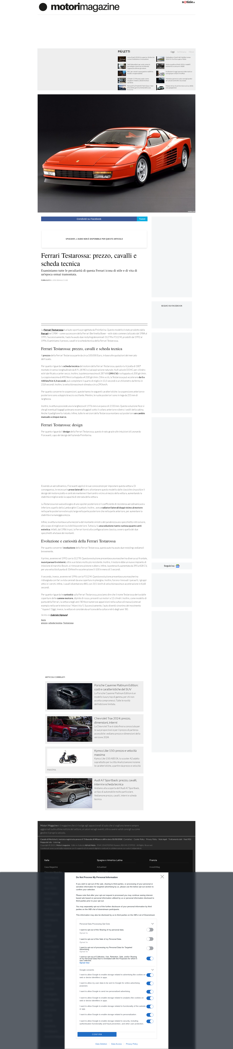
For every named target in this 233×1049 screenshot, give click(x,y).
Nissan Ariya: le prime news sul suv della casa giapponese (179, 87)
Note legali (163, 839)
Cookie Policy (139, 839)
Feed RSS (187, 839)
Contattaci (128, 839)
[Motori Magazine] (79, 7)
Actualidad (101, 867)
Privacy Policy (132, 1044)
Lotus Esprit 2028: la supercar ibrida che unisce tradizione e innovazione (141, 58)
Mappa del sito (46, 842)
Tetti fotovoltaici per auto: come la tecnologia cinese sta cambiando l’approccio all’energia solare (138, 66)
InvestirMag (155, 867)
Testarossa (68, 623)
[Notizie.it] (188, 2)
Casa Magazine (51, 867)
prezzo (44, 623)
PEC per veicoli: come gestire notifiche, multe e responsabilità (140, 72)
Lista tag (56, 842)
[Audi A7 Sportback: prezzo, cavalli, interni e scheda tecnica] (70, 793)
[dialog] (116, 960)
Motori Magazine (49, 825)
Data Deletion (101, 1044)
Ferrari (44, 333)
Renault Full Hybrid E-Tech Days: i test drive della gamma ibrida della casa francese (140, 88)
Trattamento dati (175, 839)
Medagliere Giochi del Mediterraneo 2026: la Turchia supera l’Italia (178, 58)
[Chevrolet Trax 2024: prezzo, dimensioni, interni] (70, 729)
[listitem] (116, 923)
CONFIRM (97, 1034)
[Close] (163, 877)
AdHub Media (90, 845)
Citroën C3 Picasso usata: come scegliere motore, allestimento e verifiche (138, 81)
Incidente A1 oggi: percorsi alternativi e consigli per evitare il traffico (179, 72)
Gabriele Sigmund (58, 615)
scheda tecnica (55, 623)
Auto (43, 620)
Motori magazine (63, 845)
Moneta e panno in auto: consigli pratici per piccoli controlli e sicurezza (179, 80)
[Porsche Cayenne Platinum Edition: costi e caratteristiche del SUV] (70, 696)
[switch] (149, 930)
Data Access (116, 1044)
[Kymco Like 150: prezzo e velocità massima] (70, 757)
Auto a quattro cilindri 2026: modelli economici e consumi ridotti (178, 65)
